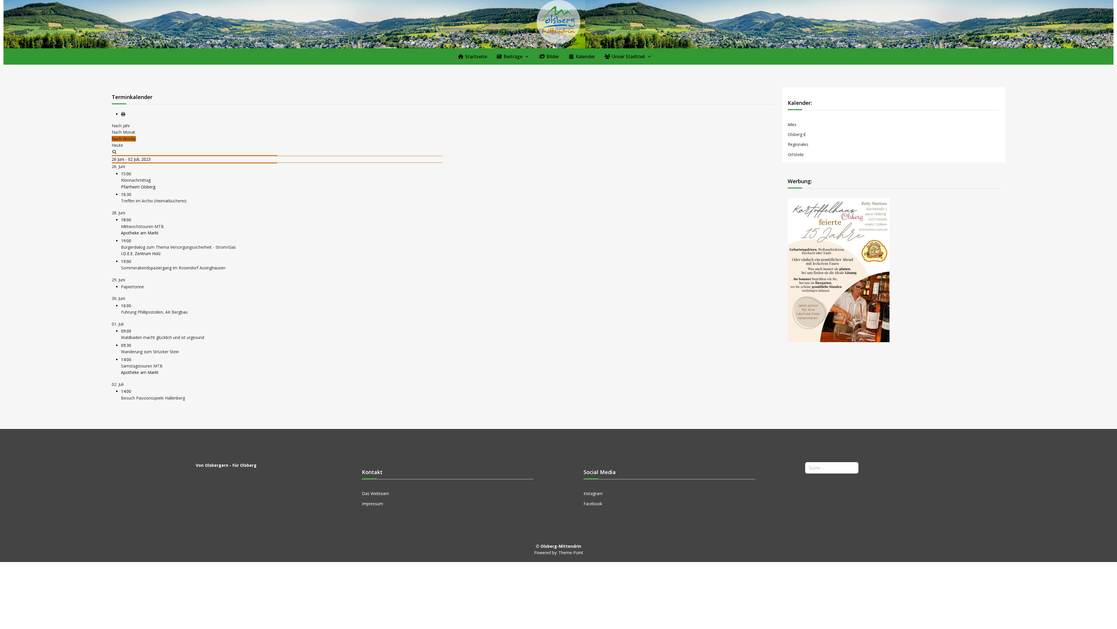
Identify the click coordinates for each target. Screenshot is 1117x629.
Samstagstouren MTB (142, 366)
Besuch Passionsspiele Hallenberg (153, 398)
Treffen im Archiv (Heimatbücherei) (153, 201)
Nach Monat (123, 132)
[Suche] (114, 152)
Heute (117, 145)
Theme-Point (570, 552)
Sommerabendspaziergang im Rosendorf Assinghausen (173, 268)
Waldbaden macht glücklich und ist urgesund (162, 337)
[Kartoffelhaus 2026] (839, 269)
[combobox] (831, 467)
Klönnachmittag (136, 180)
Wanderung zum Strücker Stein (150, 351)
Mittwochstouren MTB (142, 226)
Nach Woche (124, 139)
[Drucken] (123, 114)
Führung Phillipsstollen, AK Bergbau (154, 312)
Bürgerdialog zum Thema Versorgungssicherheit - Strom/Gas (178, 247)
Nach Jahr (121, 125)
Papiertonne (132, 286)
